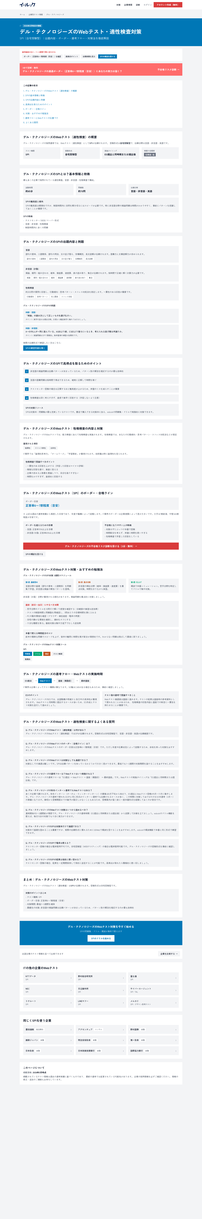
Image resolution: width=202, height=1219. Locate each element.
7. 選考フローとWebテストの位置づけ (40, 117)
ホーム (22, 14)
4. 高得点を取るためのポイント (37, 104)
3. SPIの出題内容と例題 (34, 99)
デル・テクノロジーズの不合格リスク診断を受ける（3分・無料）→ (101, 546)
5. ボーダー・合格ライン (34, 108)
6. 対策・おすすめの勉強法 (35, 113)
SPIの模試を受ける (107, 56)
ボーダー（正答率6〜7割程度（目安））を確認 (42, 56)
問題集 (27, 654)
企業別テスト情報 (36, 14)
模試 (47, 654)
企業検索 (128, 4)
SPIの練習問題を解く (35, 348)
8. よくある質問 (30, 122)
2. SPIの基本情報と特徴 (34, 95)
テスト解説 (57, 654)
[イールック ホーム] (27, 5)
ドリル (37, 654)
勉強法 (27, 659)
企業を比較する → (169, 953)
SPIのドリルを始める (101, 938)
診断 (138, 4)
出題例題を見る (89, 56)
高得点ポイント (72, 56)
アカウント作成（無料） (168, 4)
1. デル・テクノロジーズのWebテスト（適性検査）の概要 (50, 90)
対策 (118, 4)
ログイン (148, 4)
